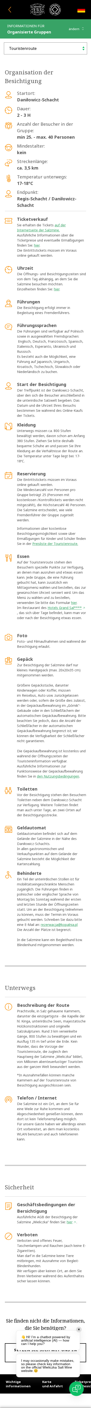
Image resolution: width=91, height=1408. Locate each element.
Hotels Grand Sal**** (65, 607)
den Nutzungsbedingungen (58, 776)
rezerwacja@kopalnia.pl (59, 924)
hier (37, 245)
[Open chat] (76, 1389)
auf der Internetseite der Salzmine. (41, 228)
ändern (74, 28)
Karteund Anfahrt (52, 1383)
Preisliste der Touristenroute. (55, 543)
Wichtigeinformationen (18, 1383)
